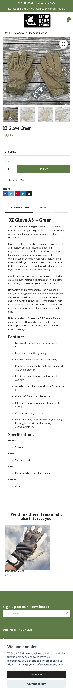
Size (5, 145)
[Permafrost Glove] (36, 547)
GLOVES (19, 32)
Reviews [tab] (43, 207)
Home (6, 32)
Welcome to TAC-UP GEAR (17, 629)
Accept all (37, 674)
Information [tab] (19, 207)
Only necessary (36, 683)
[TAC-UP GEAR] (37, 21)
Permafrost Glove (14, 570)
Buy (45, 168)
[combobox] (36, 152)
